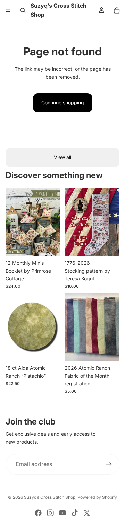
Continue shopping (62, 102)
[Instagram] (50, 513)
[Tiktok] (74, 513)
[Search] (23, 10)
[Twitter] (87, 513)
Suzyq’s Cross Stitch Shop (49, 497)
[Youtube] (62, 513)
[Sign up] (109, 464)
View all (62, 157)
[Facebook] (38, 513)
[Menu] (8, 10)
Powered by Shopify (97, 497)
